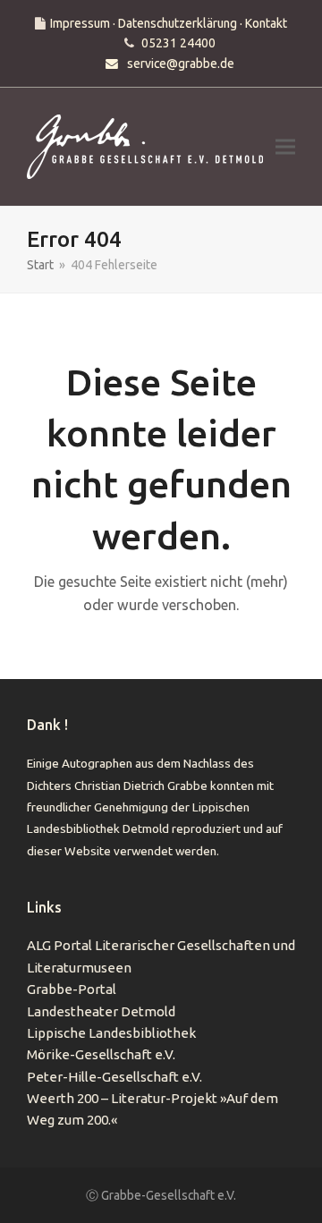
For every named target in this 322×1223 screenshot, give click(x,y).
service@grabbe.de (180, 63)
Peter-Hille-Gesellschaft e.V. (114, 1076)
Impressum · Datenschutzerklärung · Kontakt (168, 23)
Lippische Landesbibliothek (111, 1032)
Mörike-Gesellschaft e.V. (101, 1054)
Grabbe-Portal (71, 989)
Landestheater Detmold (101, 1011)
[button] (285, 147)
